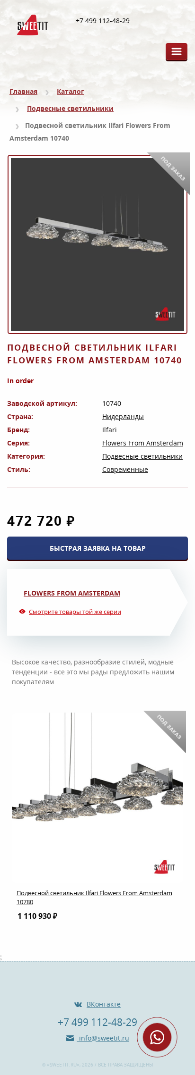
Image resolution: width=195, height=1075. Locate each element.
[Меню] (176, 51)
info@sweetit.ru (103, 1037)
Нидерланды (123, 416)
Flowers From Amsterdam (142, 442)
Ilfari (109, 429)
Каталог (70, 91)
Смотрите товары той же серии (75, 611)
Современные (125, 469)
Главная (23, 91)
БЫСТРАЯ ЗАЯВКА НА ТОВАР (98, 548)
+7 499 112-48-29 (103, 21)
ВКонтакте (104, 1003)
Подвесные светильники (70, 108)
